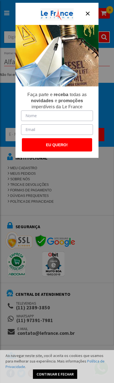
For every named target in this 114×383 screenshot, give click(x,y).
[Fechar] (88, 14)
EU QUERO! (57, 145)
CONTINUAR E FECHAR (55, 374)
